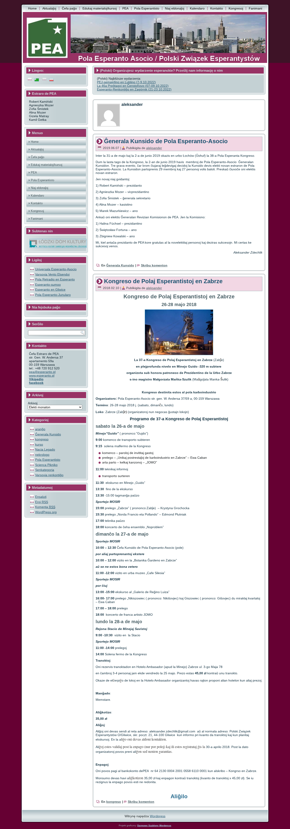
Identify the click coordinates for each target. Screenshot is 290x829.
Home (32, 8)
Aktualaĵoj (49, 8)
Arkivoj (32, 403)
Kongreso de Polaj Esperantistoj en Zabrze (163, 281)
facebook (36, 383)
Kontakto (216, 8)
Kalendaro (197, 8)
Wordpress (157, 816)
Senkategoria (44, 470)
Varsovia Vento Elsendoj (52, 274)
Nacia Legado (45, 449)
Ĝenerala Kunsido (48, 434)
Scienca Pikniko (46, 465)
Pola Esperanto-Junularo (53, 295)
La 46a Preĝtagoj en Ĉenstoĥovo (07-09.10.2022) (133, 86)
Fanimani (255, 8)
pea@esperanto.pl (42, 372)
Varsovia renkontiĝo (49, 475)
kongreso (41, 439)
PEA (125, 8)
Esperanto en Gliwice (50, 289)
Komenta (45, 507)
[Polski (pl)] (51, 79)
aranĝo (40, 429)
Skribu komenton (154, 265)
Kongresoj (236, 8)
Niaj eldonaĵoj (174, 8)
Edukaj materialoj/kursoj (99, 8)
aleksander (154, 148)
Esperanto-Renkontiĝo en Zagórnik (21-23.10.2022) (134, 89)
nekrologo (42, 454)
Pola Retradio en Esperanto (55, 279)
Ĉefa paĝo (69, 8)
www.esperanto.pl (41, 375)
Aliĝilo (179, 796)
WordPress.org (46, 512)
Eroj (41, 502)
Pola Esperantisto (146, 8)
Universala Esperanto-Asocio (56, 269)
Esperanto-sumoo (48, 284)
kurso (39, 444)
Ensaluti (40, 497)
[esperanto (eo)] (37, 79)
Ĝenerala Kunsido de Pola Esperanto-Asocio (166, 141)
